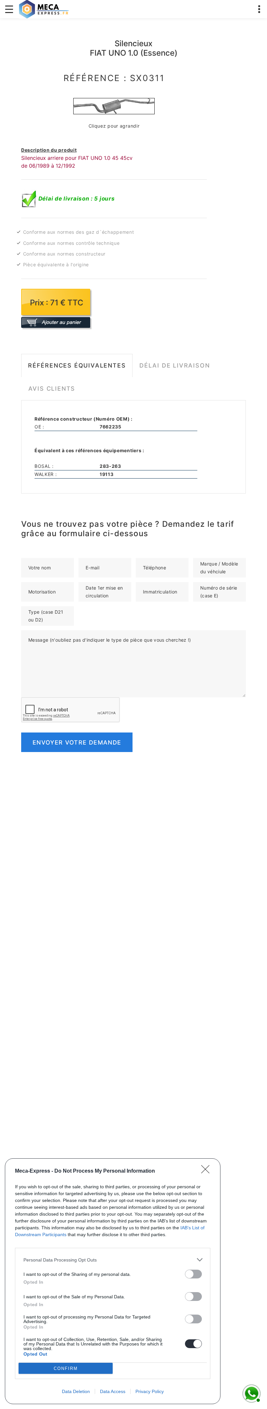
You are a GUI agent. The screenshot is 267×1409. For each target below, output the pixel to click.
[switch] (193, 1274)
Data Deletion (76, 1391)
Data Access (112, 1391)
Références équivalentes (77, 365)
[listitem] (112, 1259)
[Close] (207, 1171)
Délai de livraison (174, 365)
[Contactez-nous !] (250, 1392)
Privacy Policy (149, 1391)
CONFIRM (66, 1368)
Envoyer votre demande (77, 742)
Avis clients (52, 388)
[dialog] (112, 1281)
